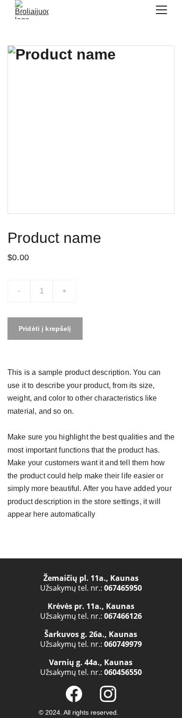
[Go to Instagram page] (108, 694)
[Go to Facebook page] (74, 694)
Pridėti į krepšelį (45, 328)
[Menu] (161, 10)
